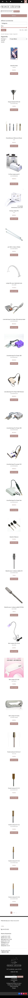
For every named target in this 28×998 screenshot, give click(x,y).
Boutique (7, 34)
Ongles (11, 34)
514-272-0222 (5, 929)
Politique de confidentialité (14, 985)
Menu (14, 15)
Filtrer (3, 30)
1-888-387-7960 (5, 952)
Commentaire (14, 980)
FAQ (14, 981)
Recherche (16, 11)
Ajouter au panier (14, 73)
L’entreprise (14, 978)
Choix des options (14, 183)
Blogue (14, 988)
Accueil (2, 34)
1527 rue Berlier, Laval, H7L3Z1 (14, 969)
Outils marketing (14, 986)
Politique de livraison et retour (14, 983)
